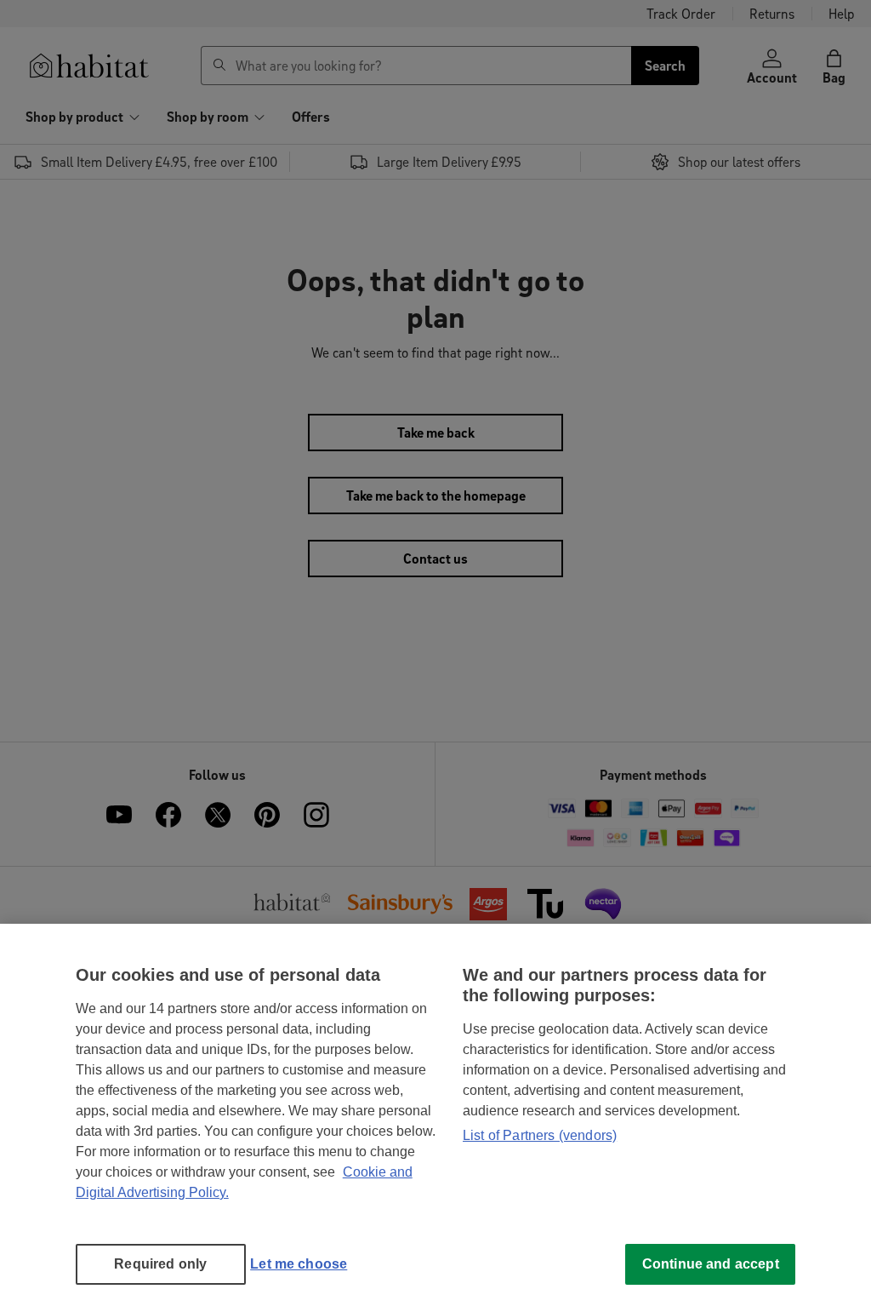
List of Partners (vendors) (540, 1135)
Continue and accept (710, 1264)
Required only (160, 1264)
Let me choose (298, 1264)
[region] (435, 1118)
